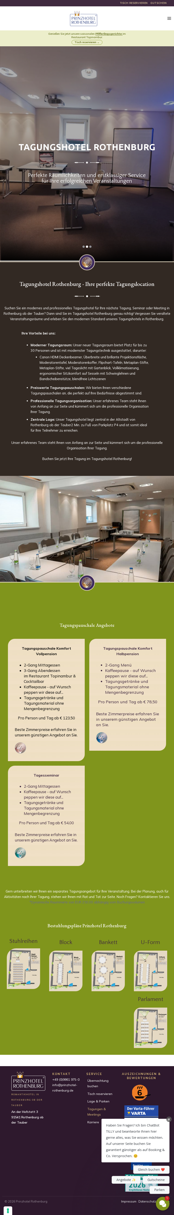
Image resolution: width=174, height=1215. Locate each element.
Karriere (93, 1122)
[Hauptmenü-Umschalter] (169, 18)
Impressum (128, 1201)
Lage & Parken (98, 1101)
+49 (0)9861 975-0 (66, 1079)
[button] (135, 1140)
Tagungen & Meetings (96, 1112)
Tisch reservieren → (87, 42)
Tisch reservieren (99, 1094)
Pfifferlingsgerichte (108, 33)
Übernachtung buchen (98, 1083)
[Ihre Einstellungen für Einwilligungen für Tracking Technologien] (8, 1210)
